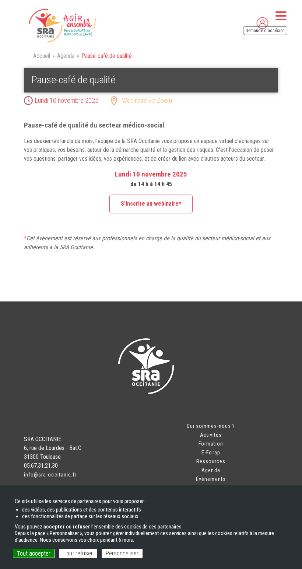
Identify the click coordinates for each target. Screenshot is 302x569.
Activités (211, 435)
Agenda (65, 55)
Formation (211, 444)
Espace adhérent (278, 21)
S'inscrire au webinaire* (151, 203)
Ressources (211, 461)
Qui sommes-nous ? (211, 426)
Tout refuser (78, 553)
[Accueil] (61, 26)
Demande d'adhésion (265, 30)
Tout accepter (33, 553)
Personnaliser (122, 553)
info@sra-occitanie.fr (50, 475)
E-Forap (210, 452)
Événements (211, 479)
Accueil (41, 55)
